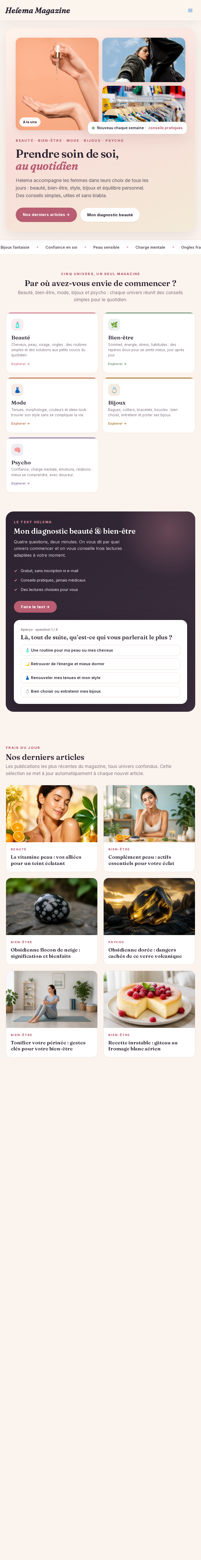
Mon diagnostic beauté (110, 214)
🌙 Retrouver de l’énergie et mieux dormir (64, 664)
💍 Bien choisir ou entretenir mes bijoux (63, 691)
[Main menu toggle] (190, 10)
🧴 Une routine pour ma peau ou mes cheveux (69, 650)
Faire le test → (35, 606)
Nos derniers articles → (46, 214)
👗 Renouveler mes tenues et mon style (62, 677)
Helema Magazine (37, 10)
